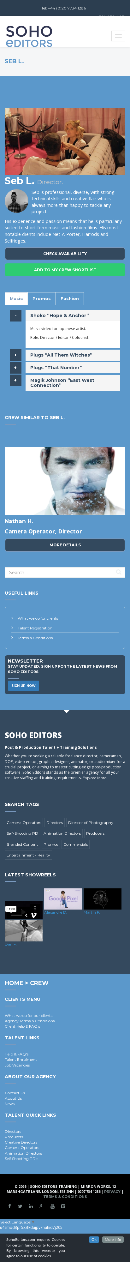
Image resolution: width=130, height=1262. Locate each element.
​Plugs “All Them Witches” (61, 355)
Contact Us (15, 1093)
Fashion (70, 298)
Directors (54, 822)
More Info (113, 1239)
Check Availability (65, 253)
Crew (39, 983)
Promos (41, 298)
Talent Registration (35, 628)
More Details (65, 545)
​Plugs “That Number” (56, 367)
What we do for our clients (28, 1015)
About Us (13, 1098)
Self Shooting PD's (21, 1158)
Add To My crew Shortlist (65, 269)
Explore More (94, 777)
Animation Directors (62, 833)
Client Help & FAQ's (22, 1026)
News (10, 1103)
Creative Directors (21, 1142)
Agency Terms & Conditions (30, 1021)
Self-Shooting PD (22, 833)
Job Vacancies (17, 1065)
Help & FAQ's (16, 1054)
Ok (94, 1239)
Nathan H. (19, 521)
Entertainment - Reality (28, 855)
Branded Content (22, 844)
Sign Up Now (23, 686)
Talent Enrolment (21, 1059)
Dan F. (11, 944)
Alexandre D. (55, 912)
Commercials (75, 844)
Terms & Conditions (35, 637)
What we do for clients (38, 618)
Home (14, 983)
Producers (95, 833)
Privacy (112, 1191)
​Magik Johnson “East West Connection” (62, 382)
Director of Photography (90, 822)
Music (16, 298)
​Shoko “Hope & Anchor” (59, 315)
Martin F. (92, 912)
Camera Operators (24, 822)
